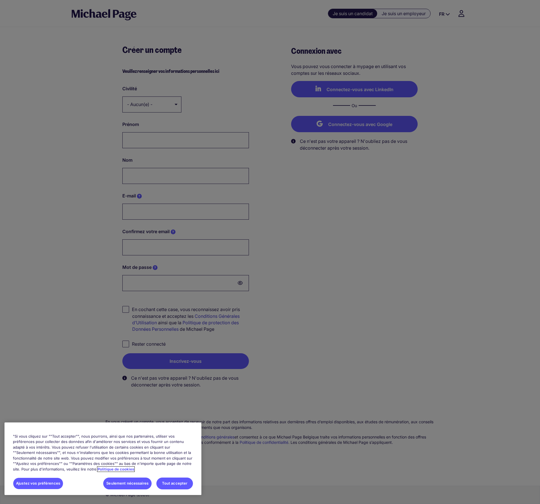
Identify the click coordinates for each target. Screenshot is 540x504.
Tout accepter (175, 483)
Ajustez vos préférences (38, 483)
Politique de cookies (116, 469)
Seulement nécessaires (127, 483)
